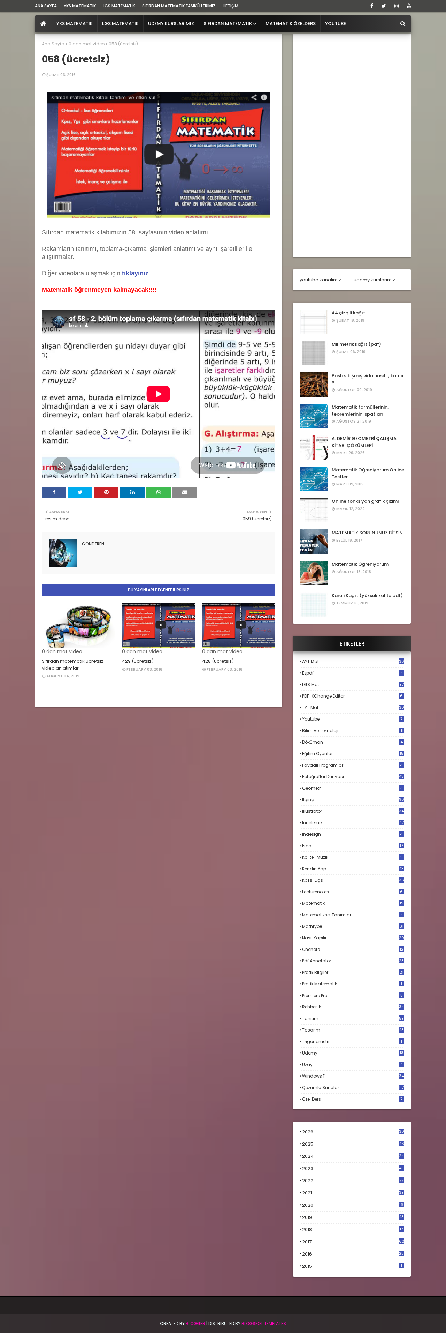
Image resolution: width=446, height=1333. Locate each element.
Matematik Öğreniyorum (360, 564)
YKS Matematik (80, 6)
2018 (352, 1229)
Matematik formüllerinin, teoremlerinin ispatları (360, 410)
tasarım (353, 1030)
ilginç (353, 800)
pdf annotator (353, 961)
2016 (353, 1254)
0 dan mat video (87, 44)
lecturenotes (352, 892)
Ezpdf (352, 673)
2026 (353, 1132)
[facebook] (372, 6)
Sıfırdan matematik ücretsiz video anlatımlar (72, 664)
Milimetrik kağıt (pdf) (356, 344)
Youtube (352, 719)
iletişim (230, 6)
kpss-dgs (353, 880)
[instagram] (396, 6)
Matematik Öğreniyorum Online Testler (368, 473)
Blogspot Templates (263, 1323)
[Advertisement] (352, 145)
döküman (352, 742)
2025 (353, 1144)
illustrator (353, 811)
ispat (352, 846)
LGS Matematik (119, 6)
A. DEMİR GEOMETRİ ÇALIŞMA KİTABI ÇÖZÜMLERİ (364, 442)
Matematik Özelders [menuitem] (291, 23)
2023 (353, 1168)
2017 (353, 1241)
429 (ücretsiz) (138, 661)
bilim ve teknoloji (352, 730)
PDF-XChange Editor (352, 696)
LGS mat (353, 684)
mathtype (352, 926)
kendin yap (353, 869)
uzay (352, 1064)
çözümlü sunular (353, 1087)
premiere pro (352, 995)
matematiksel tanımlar (352, 915)
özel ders (352, 1099)
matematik (352, 903)
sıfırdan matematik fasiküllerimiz (179, 6)
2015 (352, 1266)
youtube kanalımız (320, 279)
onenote (352, 949)
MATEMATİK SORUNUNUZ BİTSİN (367, 532)
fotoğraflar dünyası (353, 777)
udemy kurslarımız (374, 279)
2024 (353, 1156)
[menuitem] (43, 23)
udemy (352, 1053)
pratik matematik (352, 984)
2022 (352, 1180)
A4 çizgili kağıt (348, 313)
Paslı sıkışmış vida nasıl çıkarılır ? (368, 379)
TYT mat (353, 707)
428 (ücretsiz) (218, 661)
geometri (352, 788)
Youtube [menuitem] (335, 23)
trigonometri (352, 1041)
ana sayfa (46, 6)
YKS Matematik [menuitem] (74, 23)
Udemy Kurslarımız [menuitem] (171, 23)
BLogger (195, 1323)
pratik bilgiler (352, 972)
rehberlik (353, 1007)
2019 (353, 1217)
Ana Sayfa (53, 44)
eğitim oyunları (352, 754)
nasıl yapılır (353, 938)
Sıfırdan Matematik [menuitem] (227, 23)
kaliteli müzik (352, 857)
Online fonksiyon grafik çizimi (365, 501)
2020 (352, 1205)
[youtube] (408, 6)
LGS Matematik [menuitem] (120, 23)
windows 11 (353, 1076)
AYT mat (353, 661)
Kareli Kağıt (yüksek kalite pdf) (367, 595)
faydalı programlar (353, 765)
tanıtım (353, 1018)
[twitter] (384, 6)
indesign (353, 834)
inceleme (353, 823)
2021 (353, 1193)
